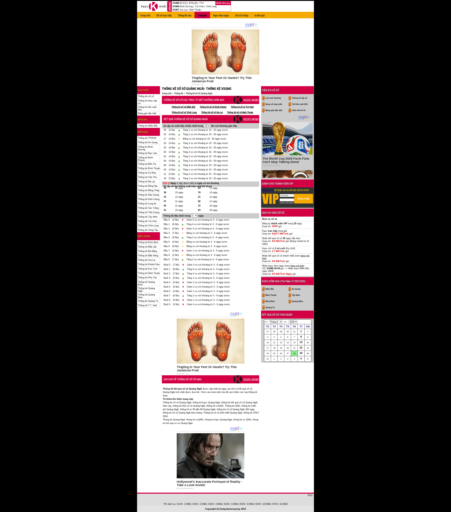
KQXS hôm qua (223, 3)
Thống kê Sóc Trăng (148, 208)
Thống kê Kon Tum (147, 268)
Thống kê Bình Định (148, 242)
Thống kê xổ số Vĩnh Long (184, 112)
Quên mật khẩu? (287, 202)
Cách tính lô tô (298, 110)
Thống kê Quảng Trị (148, 301)
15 (301, 342)
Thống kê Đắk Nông (148, 255)
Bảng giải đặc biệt (147, 113)
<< (266, 321)
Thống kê (202, 15)
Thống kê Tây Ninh (147, 216)
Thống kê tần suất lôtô (147, 108)
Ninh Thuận (195, 9)
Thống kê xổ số (146, 96)
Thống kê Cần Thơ (147, 177)
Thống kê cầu (184, 15)
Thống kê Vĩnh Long (148, 225)
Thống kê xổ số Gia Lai (212, 112)
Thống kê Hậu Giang (148, 194)
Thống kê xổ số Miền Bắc (183, 107)
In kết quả (260, 15)
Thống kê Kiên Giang (148, 199)
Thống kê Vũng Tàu (148, 230)
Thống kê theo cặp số (147, 102)
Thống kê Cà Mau (147, 172)
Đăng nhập (304, 198)
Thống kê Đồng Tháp (148, 190)
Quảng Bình (297, 301)
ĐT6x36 (193, 3)
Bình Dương (186, 6)
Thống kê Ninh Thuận (149, 273)
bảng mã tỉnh (297, 265)
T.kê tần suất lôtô (300, 104)
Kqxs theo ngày (221, 15)
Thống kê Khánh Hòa (148, 264)
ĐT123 (183, 3)
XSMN (175, 6)
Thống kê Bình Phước (145, 159)
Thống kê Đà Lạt (146, 181)
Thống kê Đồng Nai (147, 186)
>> (285, 321)
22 (301, 347)
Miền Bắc (269, 289)
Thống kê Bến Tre (147, 164)
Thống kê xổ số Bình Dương (213, 107)
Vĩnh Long (211, 6)
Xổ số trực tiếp (164, 15)
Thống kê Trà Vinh (147, 221)
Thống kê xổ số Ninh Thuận (240, 112)
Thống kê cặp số (299, 98)
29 (301, 353)
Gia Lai (183, 9)
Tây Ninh (296, 295)
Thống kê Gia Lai (146, 260)
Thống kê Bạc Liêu (147, 153)
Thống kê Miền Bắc (148, 125)
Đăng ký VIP (268, 190)
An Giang (296, 289)
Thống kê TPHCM (147, 138)
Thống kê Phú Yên (147, 277)
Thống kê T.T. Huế (147, 305)
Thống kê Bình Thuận (149, 168)
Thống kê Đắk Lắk (147, 246)
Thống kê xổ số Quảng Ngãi (199, 93)
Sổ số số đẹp (241, 15)
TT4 (201, 3)
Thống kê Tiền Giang (148, 212)
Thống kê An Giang (147, 142)
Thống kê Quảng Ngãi (146, 289)
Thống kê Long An (147, 203)
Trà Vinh (199, 6)
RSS (310, 495)
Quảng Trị (270, 307)
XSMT (175, 9)
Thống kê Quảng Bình (146, 283)
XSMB (175, 3)
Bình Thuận (270, 295)
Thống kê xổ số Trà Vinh (242, 107)
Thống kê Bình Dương (145, 148)
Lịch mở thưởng (273, 98)
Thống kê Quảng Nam (146, 296)
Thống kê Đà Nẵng (147, 251)
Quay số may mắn (273, 104)
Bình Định (270, 301)
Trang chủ (145, 15)
